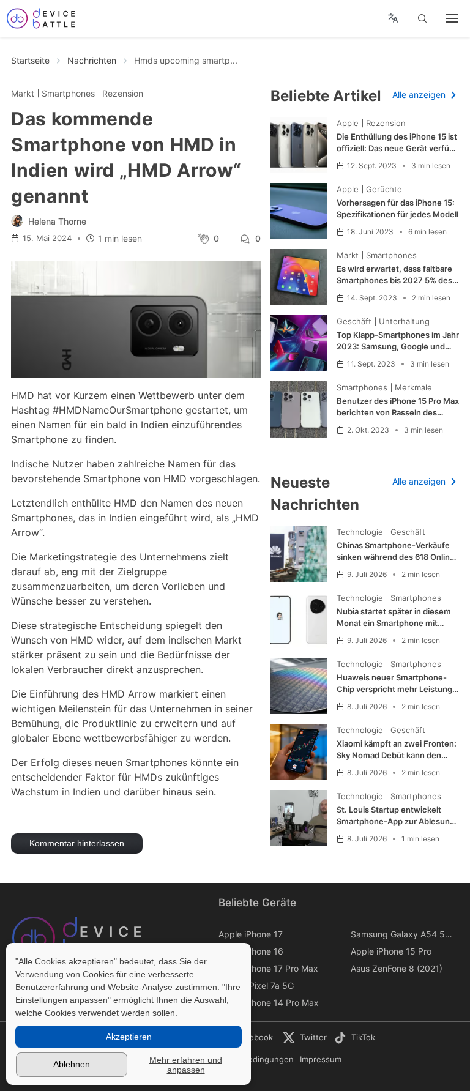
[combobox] (392, 18)
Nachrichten (91, 60)
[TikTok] (355, 1038)
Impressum (320, 1059)
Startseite (30, 60)
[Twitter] (308, 1038)
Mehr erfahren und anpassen (185, 1064)
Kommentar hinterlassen (76, 843)
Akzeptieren (129, 1036)
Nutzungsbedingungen (250, 1059)
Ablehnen (71, 1064)
